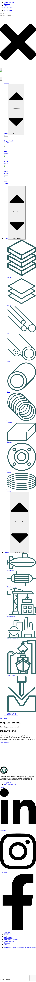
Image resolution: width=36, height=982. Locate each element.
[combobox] (8, 15)
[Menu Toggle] (1, 79)
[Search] (0, 69)
